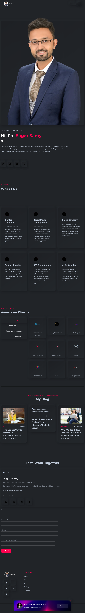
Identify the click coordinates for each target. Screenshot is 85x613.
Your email (4, 520)
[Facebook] (3, 164)
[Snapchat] (6, 593)
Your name (4, 510)
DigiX (56, 376)
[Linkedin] (6, 588)
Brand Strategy (70, 220)
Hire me (62, 606)
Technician (35, 416)
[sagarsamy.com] (9, 4)
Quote (5, 426)
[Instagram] (10, 164)
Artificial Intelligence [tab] (13, 336)
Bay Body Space (57, 333)
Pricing (26, 587)
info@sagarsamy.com (14, 490)
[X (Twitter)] (24, 164)
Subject (3, 530)
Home (26, 576)
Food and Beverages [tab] (14, 331)
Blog (25, 583)
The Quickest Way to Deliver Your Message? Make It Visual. (42, 423)
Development (64, 426)
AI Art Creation (69, 265)
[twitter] (29, 502)
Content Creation (9, 221)
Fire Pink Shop (56, 356)
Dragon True (76, 376)
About (26, 580)
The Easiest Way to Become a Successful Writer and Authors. (12, 434)
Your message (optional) (9, 540)
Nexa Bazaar (38, 376)
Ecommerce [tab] (13, 326)
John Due (76, 356)
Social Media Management (41, 221)
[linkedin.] (17, 164)
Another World (38, 356)
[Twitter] (13, 582)
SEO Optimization (42, 265)
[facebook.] (5, 502)
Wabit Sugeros (76, 333)
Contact (27, 590)
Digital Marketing (13, 265)
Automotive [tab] (14, 320)
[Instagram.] (13, 502)
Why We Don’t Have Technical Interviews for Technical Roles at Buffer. (71, 434)
